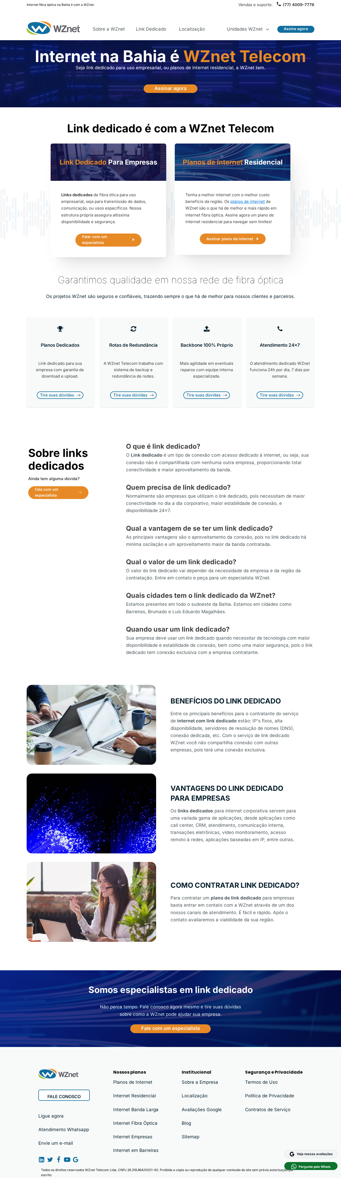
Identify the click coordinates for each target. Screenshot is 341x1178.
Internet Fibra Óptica (135, 1123)
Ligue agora (51, 1116)
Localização (192, 29)
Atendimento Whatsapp (63, 1129)
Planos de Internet (132, 1082)
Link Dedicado (151, 29)
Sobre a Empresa (200, 1082)
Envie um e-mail (55, 1143)
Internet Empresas (132, 1136)
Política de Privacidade (269, 1095)
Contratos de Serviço (267, 1109)
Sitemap (190, 1136)
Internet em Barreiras (136, 1150)
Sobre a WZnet (109, 29)
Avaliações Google (202, 1109)
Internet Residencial (134, 1095)
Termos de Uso (261, 1082)
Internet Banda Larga (136, 1109)
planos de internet (247, 201)
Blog (186, 1123)
